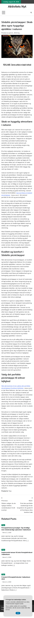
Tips (10, 491)
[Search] (31, 12)
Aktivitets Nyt (17, 6)
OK (18, 613)
